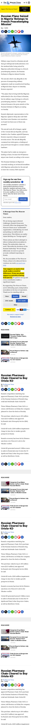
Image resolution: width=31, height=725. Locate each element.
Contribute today (25, 9)
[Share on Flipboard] (18, 31)
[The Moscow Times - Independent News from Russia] (12, 2)
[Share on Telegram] (9, 31)
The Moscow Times (8, 384)
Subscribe (23, 199)
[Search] (26, 3)
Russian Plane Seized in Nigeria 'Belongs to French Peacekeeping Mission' (15, 20)
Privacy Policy (18, 202)
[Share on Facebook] (2, 31)
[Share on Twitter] (5, 31)
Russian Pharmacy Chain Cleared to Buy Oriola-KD (14, 378)
